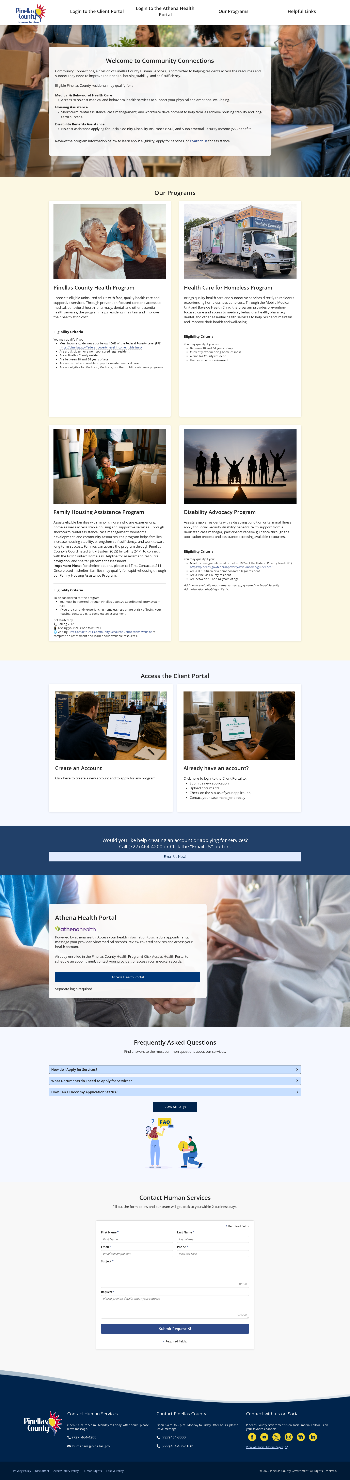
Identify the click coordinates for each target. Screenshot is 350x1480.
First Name (108, 1232)
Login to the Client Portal (97, 11)
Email (105, 1247)
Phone (181, 1247)
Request (106, 1292)
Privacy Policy (22, 1471)
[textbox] (175, 1276)
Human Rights (92, 1471)
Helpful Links (302, 11)
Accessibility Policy (66, 1471)
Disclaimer (42, 1471)
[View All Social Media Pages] (286, 1447)
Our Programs (234, 11)
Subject (106, 1261)
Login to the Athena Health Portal (165, 11)
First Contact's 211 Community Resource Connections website (110, 632)
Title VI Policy (115, 1471)
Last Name (184, 1232)
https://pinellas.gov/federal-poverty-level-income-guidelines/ (101, 347)
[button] (175, 1069)
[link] (110, 309)
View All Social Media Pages (264, 1447)
